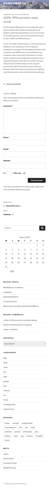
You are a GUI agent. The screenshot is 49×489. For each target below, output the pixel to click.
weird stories (8, 409)
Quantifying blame (10, 297)
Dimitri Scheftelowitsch (13, 325)
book (5, 363)
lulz (26, 427)
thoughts (39, 436)
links (5, 377)
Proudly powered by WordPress (14, 484)
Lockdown (7, 292)
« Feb (12, 271)
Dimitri (25, 14)
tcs (4, 395)
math (33, 427)
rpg (22, 436)
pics (5, 386)
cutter (5, 320)
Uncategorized (14, 84)
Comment (8, 106)
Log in (5, 454)
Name (6, 137)
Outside (28, 325)
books (7, 423)
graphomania (27, 423)
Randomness (14, 3)
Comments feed (10, 463)
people (6, 381)
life (4, 372)
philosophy (27, 432)
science (6, 391)
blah (5, 358)
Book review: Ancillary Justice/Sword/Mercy (21, 306)
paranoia (8, 432)
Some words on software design (24, 320)
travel (5, 400)
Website (6, 161)
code (5, 367)
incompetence (10, 427)
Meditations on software (13, 288)
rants (16, 436)
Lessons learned (10, 301)
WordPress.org (9, 468)
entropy (16, 423)
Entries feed (8, 459)
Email (6, 149)
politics (8, 436)
